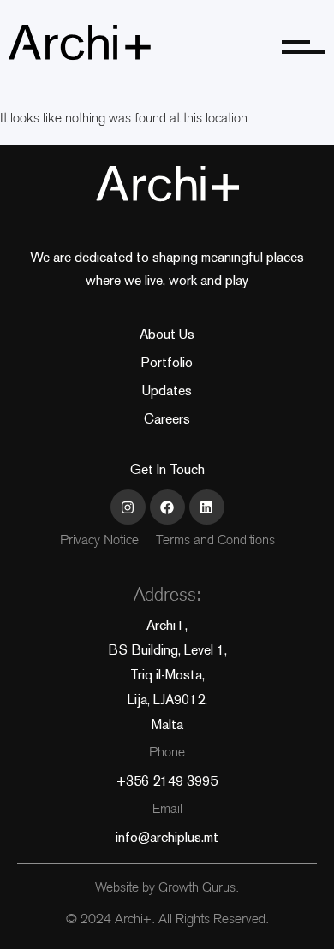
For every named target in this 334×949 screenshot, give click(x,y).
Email (167, 810)
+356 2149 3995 (167, 781)
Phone (167, 753)
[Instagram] (128, 507)
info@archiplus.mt (167, 837)
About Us (167, 334)
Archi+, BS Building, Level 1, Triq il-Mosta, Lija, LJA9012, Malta (167, 675)
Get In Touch (167, 469)
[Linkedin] (206, 507)
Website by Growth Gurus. (167, 888)
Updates (167, 391)
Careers (167, 419)
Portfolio (167, 362)
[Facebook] (167, 507)
